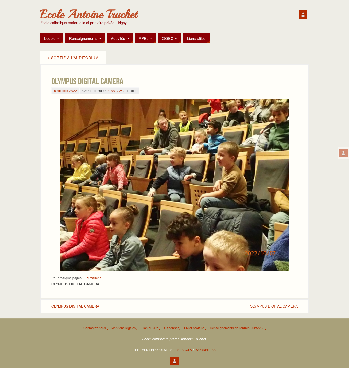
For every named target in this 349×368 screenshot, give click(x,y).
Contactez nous (94, 328)
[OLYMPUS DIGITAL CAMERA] (174, 185)
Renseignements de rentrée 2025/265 (237, 328)
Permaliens (92, 278)
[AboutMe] (343, 153)
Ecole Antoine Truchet (88, 14)
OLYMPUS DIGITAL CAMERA (75, 306)
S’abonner (171, 328)
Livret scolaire (194, 328)
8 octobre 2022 (65, 90)
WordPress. (205, 349)
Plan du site (149, 328)
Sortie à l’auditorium (73, 57)
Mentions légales (123, 328)
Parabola (184, 349)
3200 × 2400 (117, 90)
